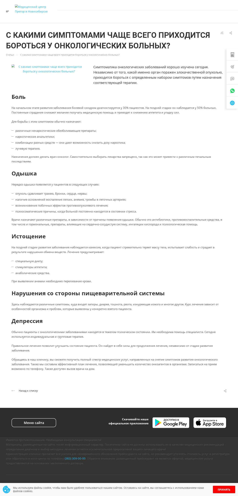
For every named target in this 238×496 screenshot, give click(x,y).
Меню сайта (34, 422)
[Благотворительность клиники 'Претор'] (212, 16)
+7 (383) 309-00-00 (217, 5)
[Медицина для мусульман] (221, 16)
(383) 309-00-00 (75, 458)
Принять (224, 489)
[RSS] (222, 32)
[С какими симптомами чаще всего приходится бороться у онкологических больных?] (49, 69)
